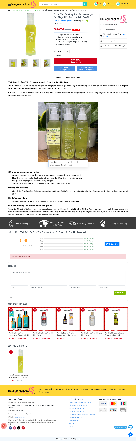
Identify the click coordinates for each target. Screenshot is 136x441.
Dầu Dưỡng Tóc (17, 10)
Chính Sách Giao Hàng (76, 411)
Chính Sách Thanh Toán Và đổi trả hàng (82, 414)
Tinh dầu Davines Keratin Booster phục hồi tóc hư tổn (42, 334)
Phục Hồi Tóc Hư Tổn (32, 10)
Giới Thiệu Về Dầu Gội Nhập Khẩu (80, 402)
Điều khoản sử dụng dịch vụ (78, 405)
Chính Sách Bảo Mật (76, 417)
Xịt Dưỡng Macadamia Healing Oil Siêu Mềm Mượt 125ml (116, 334)
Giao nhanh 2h (73, 420)
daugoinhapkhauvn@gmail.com (23, 414)
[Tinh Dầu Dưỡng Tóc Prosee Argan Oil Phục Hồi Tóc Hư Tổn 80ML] (30, 34)
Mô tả (58, 77)
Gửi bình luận (119, 293)
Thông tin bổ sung (72, 77)
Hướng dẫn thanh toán (76, 408)
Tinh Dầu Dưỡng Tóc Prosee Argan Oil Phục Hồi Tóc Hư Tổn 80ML (19, 376)
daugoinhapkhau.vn (20, 417)
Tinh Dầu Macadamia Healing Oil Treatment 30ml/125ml (91, 334)
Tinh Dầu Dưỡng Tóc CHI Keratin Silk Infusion (68, 334)
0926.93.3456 (20, 411)
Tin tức (71, 424)
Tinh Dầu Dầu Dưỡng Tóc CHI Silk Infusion (19, 334)
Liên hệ (71, 427)
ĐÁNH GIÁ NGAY (112, 244)
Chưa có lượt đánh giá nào (63, 21)
